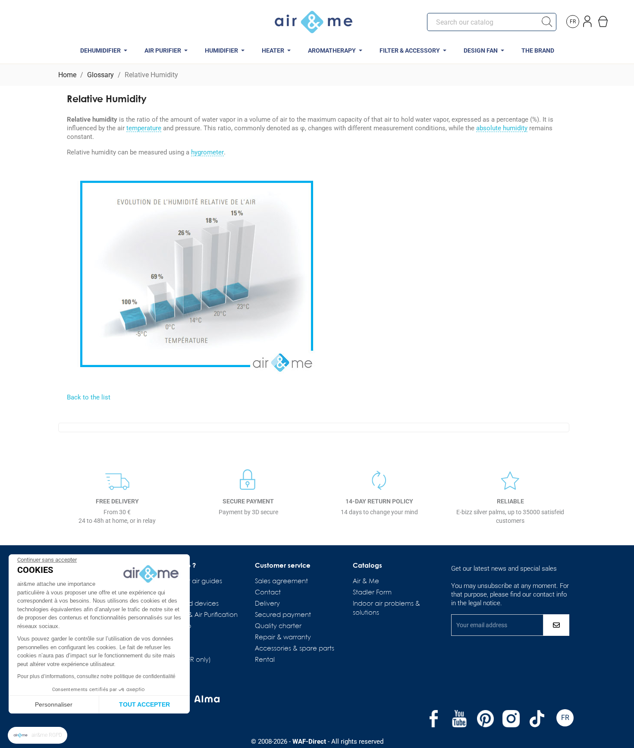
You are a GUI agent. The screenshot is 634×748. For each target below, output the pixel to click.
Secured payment (283, 615)
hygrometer (207, 152)
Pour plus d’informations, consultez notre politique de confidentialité (96, 676)
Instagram (511, 718)
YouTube (459, 718)
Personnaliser (53, 704)
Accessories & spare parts (294, 649)
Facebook (433, 718)
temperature (143, 128)
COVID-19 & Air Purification (197, 615)
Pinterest (485, 718)
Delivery (267, 604)
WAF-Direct (309, 741)
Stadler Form (372, 593)
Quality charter (278, 626)
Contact (268, 593)
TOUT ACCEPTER (144, 704)
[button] (37, 735)
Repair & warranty (283, 638)
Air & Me (366, 581)
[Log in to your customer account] (588, 20)
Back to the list (88, 397)
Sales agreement (281, 581)
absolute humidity (501, 128)
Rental (265, 660)
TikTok (537, 718)
